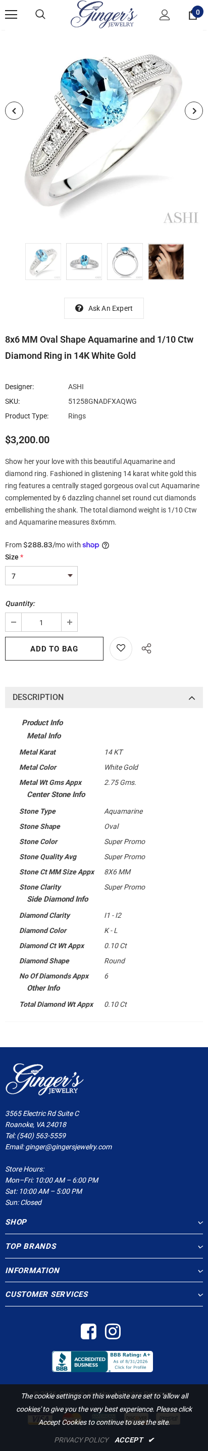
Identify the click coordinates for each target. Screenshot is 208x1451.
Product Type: (26, 416)
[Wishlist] (121, 649)
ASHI (76, 387)
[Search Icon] (40, 15)
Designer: (19, 387)
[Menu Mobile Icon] (11, 15)
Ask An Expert (110, 308)
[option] (104, 129)
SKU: (12, 401)
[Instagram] (112, 1332)
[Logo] (104, 14)
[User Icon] (165, 15)
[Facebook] (88, 1332)
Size (14, 557)
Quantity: (20, 603)
